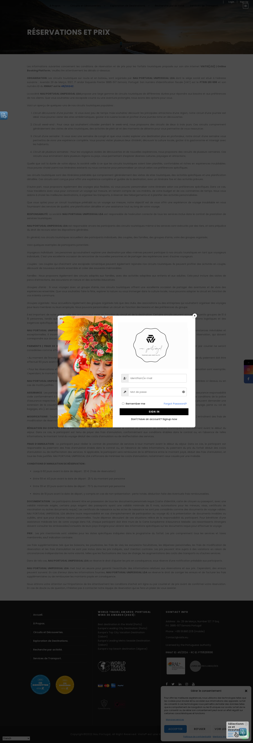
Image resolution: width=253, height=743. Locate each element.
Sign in (154, 411)
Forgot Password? (175, 403)
